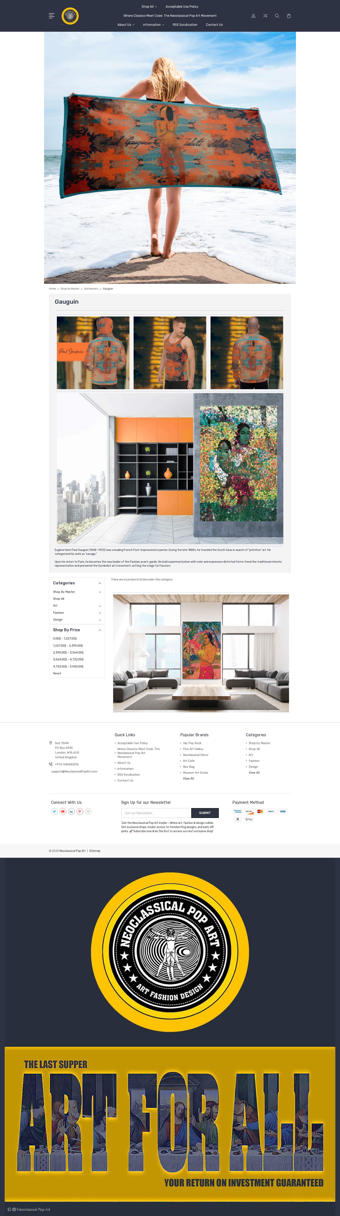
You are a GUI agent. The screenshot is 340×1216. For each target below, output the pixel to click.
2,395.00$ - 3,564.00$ (68, 652)
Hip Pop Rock (192, 743)
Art (55, 605)
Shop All (148, 6)
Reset (57, 673)
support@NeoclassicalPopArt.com (74, 771)
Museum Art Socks (195, 772)
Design (58, 619)
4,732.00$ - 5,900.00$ (68, 666)
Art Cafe (189, 761)
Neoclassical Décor (195, 755)
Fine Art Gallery (193, 749)
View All (188, 778)
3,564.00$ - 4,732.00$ (68, 659)
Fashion (58, 612)
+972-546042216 (67, 764)
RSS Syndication (185, 25)
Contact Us (214, 25)
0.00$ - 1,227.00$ (65, 638)
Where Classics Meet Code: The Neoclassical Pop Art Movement (170, 16)
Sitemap (94, 851)
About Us (124, 25)
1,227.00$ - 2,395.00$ (68, 645)
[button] (170, 158)
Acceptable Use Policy (182, 6)
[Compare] (265, 18)
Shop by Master (64, 592)
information (152, 25)
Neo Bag (188, 767)
